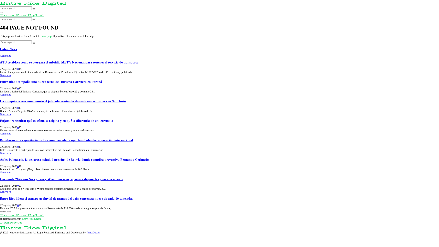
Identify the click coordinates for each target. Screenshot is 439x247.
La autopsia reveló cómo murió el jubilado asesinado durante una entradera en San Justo (63, 101)
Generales (5, 55)
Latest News (8, 49)
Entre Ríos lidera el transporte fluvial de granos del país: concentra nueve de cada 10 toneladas (66, 198)
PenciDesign (93, 232)
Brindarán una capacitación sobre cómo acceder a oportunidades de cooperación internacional (66, 140)
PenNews (11, 222)
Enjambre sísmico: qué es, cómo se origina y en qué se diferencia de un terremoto (56, 120)
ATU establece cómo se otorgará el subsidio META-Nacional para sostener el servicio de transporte (69, 62)
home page (47, 36)
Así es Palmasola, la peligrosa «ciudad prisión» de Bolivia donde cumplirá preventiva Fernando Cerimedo (74, 159)
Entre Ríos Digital (33, 3)
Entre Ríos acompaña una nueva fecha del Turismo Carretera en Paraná (51, 82)
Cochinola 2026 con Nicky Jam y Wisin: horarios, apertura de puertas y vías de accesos (61, 179)
